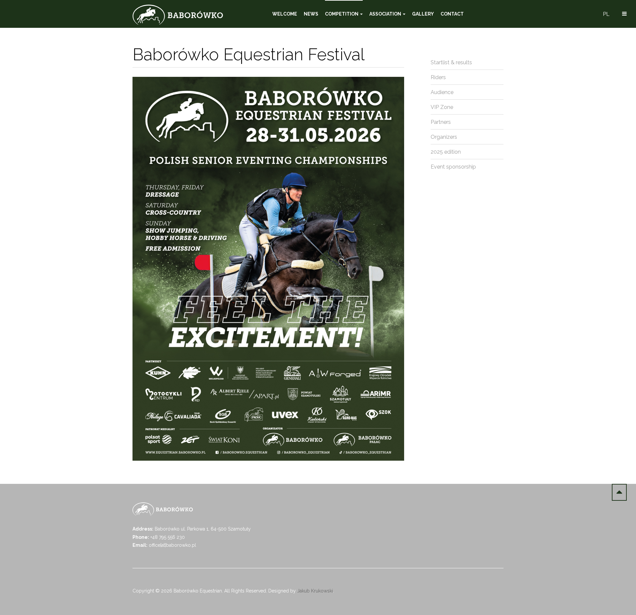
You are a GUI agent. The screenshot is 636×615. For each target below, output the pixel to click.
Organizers (444, 137)
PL (606, 14)
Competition (342, 14)
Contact (452, 14)
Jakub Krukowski (315, 590)
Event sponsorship (453, 167)
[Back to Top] (619, 492)
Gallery (423, 14)
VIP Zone (442, 107)
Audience (442, 92)
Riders (438, 77)
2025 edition (446, 152)
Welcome (284, 14)
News (311, 14)
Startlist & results (451, 62)
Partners (441, 122)
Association (385, 14)
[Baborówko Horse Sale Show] (177, 15)
